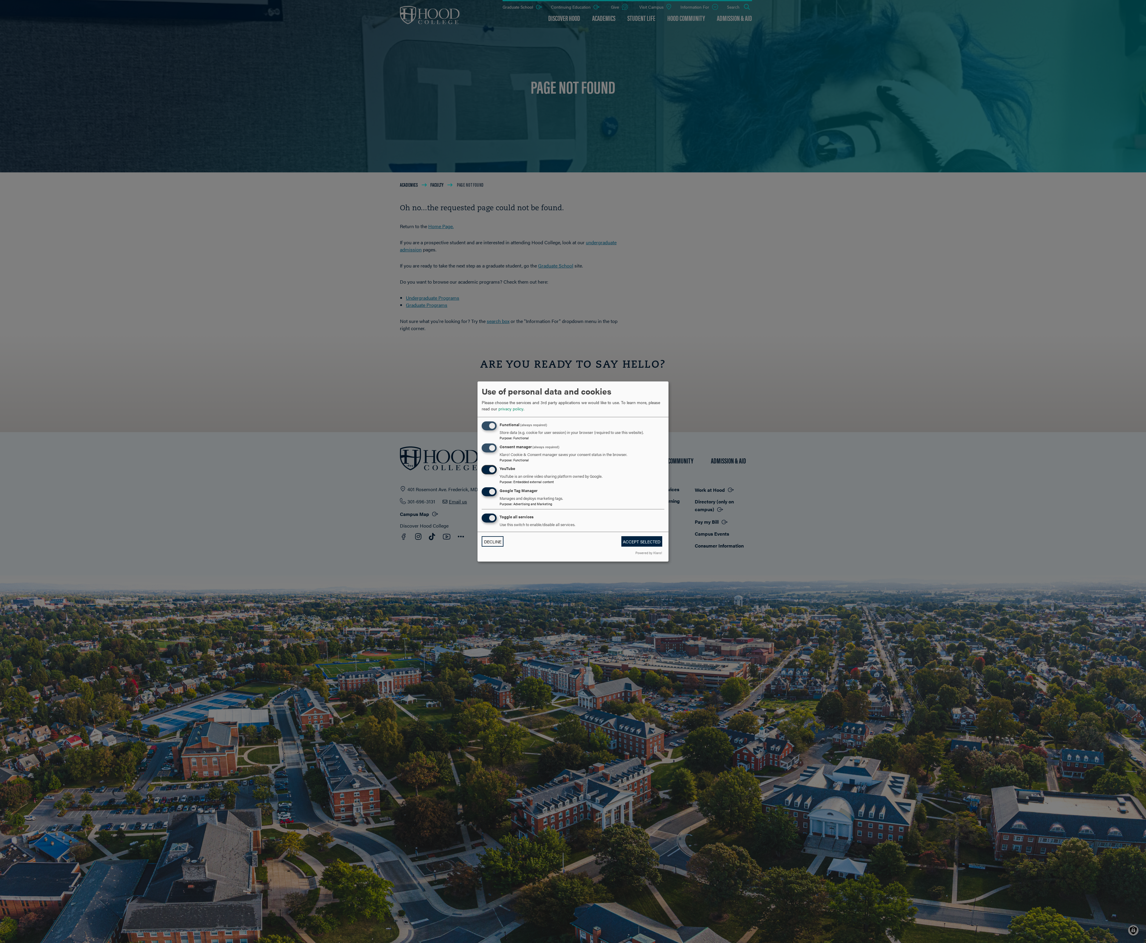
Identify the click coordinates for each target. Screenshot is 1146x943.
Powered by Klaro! (648, 552)
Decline (492, 542)
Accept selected (641, 542)
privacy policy (510, 409)
